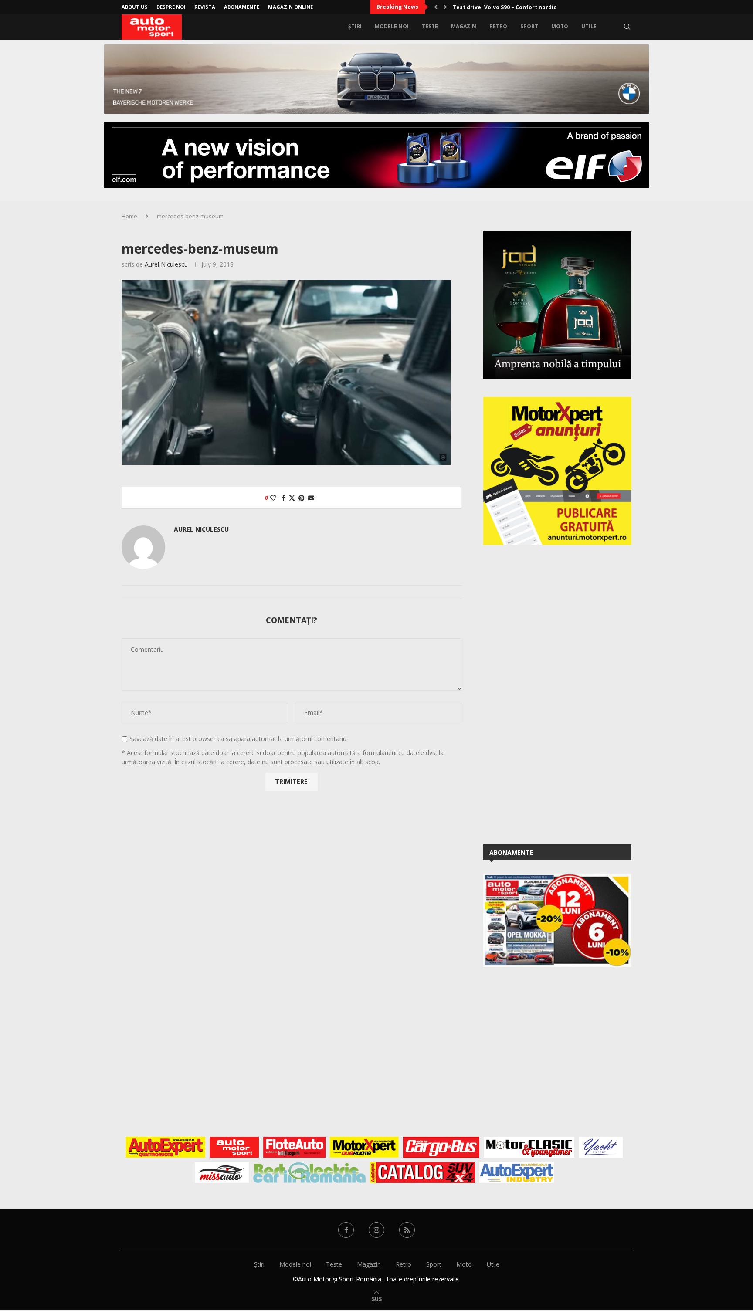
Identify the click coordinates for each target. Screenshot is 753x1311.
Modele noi (392, 26)
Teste (430, 26)
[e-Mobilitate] (309, 1172)
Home (129, 216)
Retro (498, 26)
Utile (589, 26)
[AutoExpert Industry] (516, 1172)
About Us (135, 6)
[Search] (627, 26)
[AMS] (234, 1147)
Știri (355, 26)
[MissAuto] (222, 1172)
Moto (559, 26)
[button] (436, 7)
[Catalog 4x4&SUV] (422, 1172)
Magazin (463, 26)
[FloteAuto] (294, 1147)
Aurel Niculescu (166, 264)
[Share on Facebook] (283, 498)
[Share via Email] (311, 498)
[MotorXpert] (364, 1147)
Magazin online (290, 6)
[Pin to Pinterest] (301, 498)
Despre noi (171, 6)
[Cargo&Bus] (441, 1147)
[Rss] (407, 1230)
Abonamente (241, 6)
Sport (529, 26)
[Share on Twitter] (292, 498)
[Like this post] (273, 498)
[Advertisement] (548, 693)
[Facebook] (346, 1230)
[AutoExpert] (165, 1147)
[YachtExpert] (601, 1147)
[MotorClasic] (529, 1147)
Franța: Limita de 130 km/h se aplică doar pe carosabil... (530, 7)
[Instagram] (376, 1230)
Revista (204, 6)
